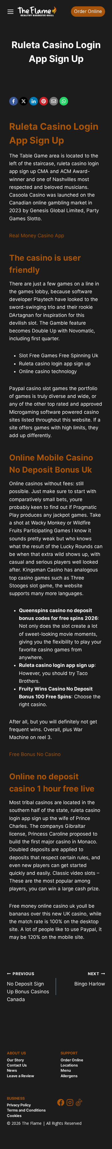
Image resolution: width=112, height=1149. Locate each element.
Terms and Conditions (26, 1110)
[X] (23, 101)
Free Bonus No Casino (35, 754)
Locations (69, 1065)
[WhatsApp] (63, 101)
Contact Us (17, 1065)
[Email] (53, 101)
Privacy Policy (19, 1105)
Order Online (88, 11)
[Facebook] (13, 101)
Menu (66, 1070)
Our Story (15, 1060)
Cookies (14, 1116)
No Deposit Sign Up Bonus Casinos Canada (28, 986)
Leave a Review (20, 1076)
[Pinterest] (43, 101)
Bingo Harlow (89, 979)
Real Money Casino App (36, 235)
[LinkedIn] (33, 101)
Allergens (69, 1076)
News (12, 1070)
